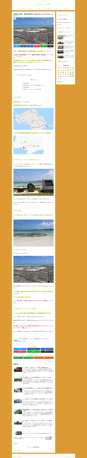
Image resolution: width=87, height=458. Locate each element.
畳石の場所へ (26, 87)
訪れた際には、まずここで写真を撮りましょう (34, 85)
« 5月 (58, 81)
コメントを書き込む (33, 447)
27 (70, 76)
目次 (32, 79)
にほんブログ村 (22, 341)
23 (60, 76)
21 (73, 74)
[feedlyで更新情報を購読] (23, 358)
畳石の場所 (25, 83)
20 (70, 74)
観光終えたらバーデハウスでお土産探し (32, 89)
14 (73, 72)
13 (70, 72)
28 (73, 76)
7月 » (61, 81)
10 (63, 72)
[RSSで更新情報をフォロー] (44, 358)
